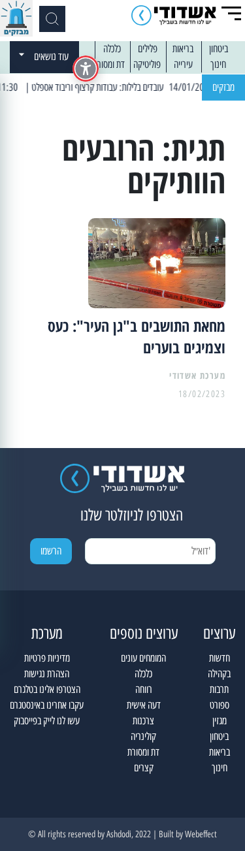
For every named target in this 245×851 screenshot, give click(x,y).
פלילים (147, 48)
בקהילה (219, 673)
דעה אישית (144, 705)
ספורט (219, 705)
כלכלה (112, 48)
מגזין (219, 721)
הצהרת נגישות (46, 673)
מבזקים (223, 87)
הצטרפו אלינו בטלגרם (47, 689)
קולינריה (143, 736)
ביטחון (218, 48)
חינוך (218, 64)
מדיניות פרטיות (47, 658)
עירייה (183, 64)
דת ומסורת (109, 64)
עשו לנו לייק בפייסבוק (47, 721)
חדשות (219, 658)
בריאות (182, 48)
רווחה (143, 689)
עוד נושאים (51, 56)
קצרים (144, 768)
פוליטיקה (147, 64)
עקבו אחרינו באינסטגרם (47, 705)
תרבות (219, 689)
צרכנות (143, 721)
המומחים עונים (143, 658)
